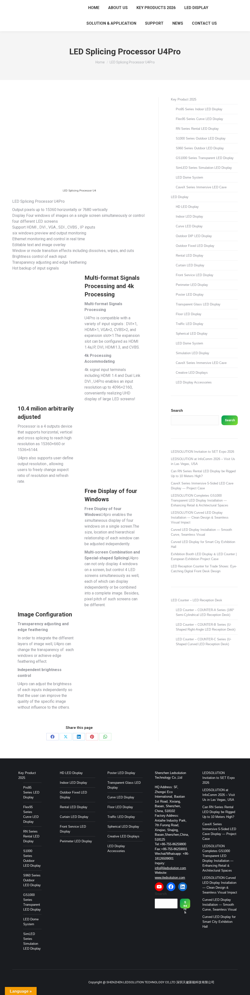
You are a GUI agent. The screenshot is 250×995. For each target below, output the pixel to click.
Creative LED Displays (192, 372)
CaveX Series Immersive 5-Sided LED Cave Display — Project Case (202, 486)
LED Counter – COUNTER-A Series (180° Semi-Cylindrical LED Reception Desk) (205, 612)
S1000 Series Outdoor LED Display (201, 138)
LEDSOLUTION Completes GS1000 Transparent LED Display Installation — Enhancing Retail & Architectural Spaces (199, 500)
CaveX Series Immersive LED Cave (201, 187)
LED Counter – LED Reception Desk (196, 600)
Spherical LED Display (192, 333)
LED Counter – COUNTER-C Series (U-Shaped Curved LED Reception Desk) (203, 641)
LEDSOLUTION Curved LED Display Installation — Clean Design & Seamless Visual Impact (200, 517)
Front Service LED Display (194, 275)
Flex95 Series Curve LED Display (199, 119)
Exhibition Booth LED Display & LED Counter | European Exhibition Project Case (204, 556)
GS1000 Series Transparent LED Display (205, 158)
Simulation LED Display (192, 353)
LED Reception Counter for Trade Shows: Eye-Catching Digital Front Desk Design (204, 568)
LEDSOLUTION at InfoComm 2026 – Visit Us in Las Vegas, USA (203, 461)
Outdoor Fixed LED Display (195, 246)
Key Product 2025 (183, 99)
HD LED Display (187, 207)
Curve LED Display (189, 226)
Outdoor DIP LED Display (194, 236)
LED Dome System (189, 177)
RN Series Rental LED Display (197, 129)
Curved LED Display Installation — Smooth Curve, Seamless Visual (201, 532)
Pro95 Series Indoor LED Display (199, 109)
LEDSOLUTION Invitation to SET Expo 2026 (202, 451)
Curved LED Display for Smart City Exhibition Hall (203, 544)
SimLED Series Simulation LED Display (204, 168)
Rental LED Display (189, 255)
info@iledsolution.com (170, 868)
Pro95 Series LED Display (31, 792)
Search (177, 410)
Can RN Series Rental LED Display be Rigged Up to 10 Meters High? (203, 473)
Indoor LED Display (189, 216)
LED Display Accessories (194, 382)
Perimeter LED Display (192, 285)
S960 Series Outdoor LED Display (200, 148)
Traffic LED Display (189, 324)
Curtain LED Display (190, 265)
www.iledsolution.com (170, 877)
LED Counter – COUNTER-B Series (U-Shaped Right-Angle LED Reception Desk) (205, 627)
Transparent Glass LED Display (198, 304)
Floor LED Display (188, 314)
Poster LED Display (190, 294)
